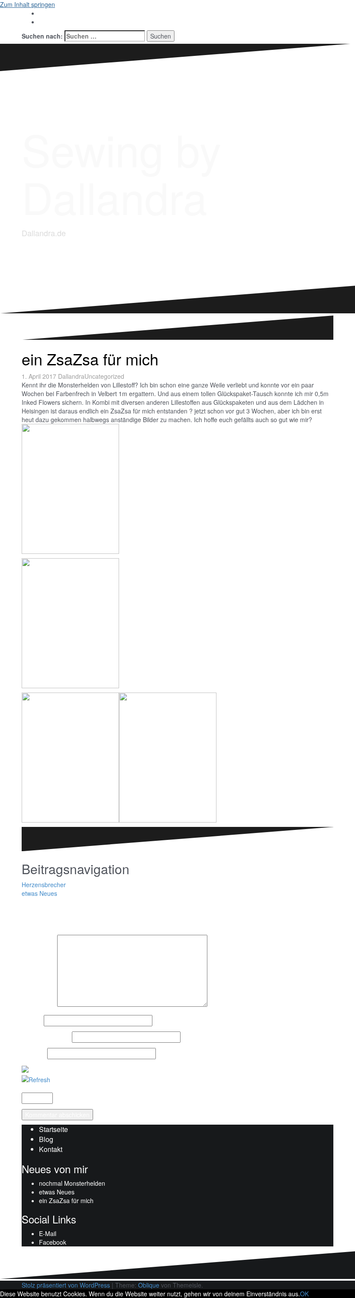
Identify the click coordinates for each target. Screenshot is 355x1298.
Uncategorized (104, 376)
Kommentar (38, 1004)
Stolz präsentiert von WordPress (66, 1285)
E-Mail (47, 1233)
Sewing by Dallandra (121, 172)
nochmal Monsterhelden (72, 1183)
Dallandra (71, 376)
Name (32, 1020)
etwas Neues (39, 893)
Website (33, 1053)
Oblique (148, 1285)
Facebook (52, 1242)
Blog (46, 1139)
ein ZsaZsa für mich (66, 1200)
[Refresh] (36, 1078)
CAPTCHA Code (78, 1098)
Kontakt (50, 1149)
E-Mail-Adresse (46, 1037)
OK (304, 1293)
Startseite (53, 1129)
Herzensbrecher (44, 884)
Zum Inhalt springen (27, 4)
